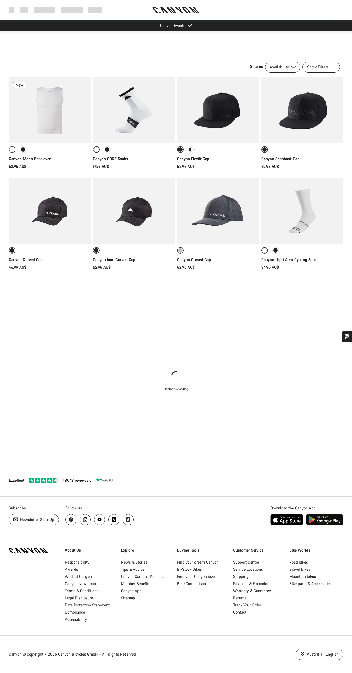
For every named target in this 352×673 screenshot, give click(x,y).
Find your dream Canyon (198, 562)
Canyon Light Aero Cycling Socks (289, 259)
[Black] (23, 149)
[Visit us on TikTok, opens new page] (128, 519)
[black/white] (191, 149)
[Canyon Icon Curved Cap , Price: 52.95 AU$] (134, 210)
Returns (240, 597)
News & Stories (134, 562)
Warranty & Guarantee (252, 590)
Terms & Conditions (81, 590)
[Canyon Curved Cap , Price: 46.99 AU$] (50, 210)
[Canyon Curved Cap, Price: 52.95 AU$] (218, 210)
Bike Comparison (191, 583)
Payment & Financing (251, 583)
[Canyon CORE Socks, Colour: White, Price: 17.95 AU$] (134, 110)
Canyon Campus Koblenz (142, 576)
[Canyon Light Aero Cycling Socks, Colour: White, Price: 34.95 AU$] (302, 210)
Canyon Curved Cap (26, 259)
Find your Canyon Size (196, 576)
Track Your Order (247, 605)
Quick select (49, 132)
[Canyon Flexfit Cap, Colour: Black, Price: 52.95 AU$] (218, 110)
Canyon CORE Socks (110, 158)
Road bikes (298, 562)
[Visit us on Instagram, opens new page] (85, 519)
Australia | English (322, 654)
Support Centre (246, 562)
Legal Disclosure (79, 597)
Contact (239, 612)
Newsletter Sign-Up (36, 519)
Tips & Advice (132, 569)
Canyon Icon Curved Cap (114, 259)
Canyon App (131, 590)
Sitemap (128, 597)
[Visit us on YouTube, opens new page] (99, 519)
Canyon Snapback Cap (280, 158)
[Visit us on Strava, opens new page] (113, 519)
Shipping (241, 576)
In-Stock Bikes (189, 569)
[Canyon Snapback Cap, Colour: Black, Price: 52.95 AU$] (302, 110)
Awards (71, 569)
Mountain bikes (302, 576)
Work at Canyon (78, 576)
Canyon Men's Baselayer (30, 158)
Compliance (75, 612)
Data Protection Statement (87, 605)
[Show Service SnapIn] (347, 336)
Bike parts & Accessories (310, 583)
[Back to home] (176, 10)
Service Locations (248, 569)
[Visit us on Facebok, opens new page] (70, 519)
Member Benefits (135, 583)
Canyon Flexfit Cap (193, 158)
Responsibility (77, 562)
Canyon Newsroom (81, 583)
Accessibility (76, 619)
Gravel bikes (299, 569)
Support (95, 9)
